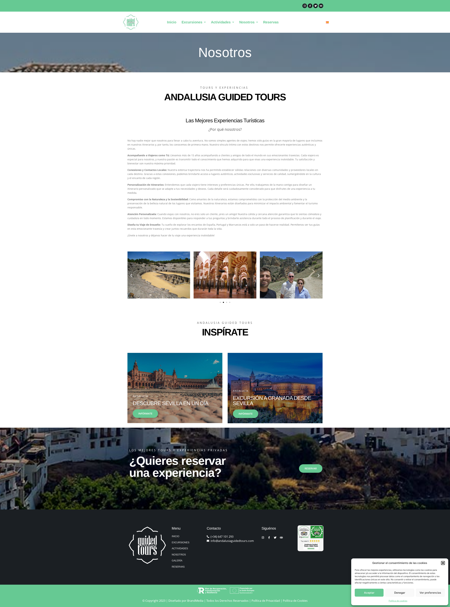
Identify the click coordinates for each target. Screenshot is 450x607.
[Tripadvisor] (321, 6)
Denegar (399, 592)
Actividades (221, 22)
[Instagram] (304, 6)
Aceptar (369, 592)
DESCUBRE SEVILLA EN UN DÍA (170, 403)
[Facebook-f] (310, 6)
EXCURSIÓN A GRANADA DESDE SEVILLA (272, 400)
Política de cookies (398, 600)
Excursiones (192, 22)
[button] (443, 563)
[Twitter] (315, 6)
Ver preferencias (430, 592)
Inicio (171, 22)
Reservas (271, 22)
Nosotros (247, 22)
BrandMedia (195, 601)
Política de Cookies (295, 601)
